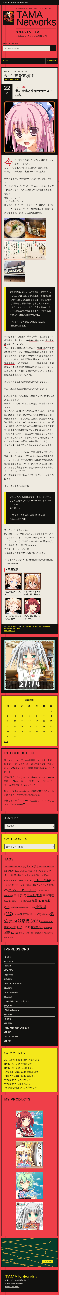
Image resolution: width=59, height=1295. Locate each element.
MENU (6, 61)
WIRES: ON (51, 60)
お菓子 (36, 871)
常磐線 (18, 463)
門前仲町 (48, 933)
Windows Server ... (12, 1010)
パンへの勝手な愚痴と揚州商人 (15, 1060)
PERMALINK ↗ (9, 631)
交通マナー (17, 901)
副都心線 (33, 340)
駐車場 (8, 938)
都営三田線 (30, 352)
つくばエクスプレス (32, 463)
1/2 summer (11, 867)
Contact (8, 966)
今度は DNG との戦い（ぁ (14, 1072)
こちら (33, 785)
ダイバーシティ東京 (24, 885)
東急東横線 (46, 626)
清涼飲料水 (47, 922)
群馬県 (48, 928)
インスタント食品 (30, 875)
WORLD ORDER (14, 626)
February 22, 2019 (18, 326)
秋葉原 (37, 927)
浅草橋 (29, 921)
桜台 (46, 914)
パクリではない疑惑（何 (13, 1088)
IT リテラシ (9, 1019)
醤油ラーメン (26, 933)
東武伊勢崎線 (14, 475)
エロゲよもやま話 (11, 992)
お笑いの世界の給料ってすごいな (17, 1028)
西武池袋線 (20, 336)
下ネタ (34, 895)
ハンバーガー (22, 890)
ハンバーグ (42, 890)
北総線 (37, 460)
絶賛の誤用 (9, 975)
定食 (16, 914)
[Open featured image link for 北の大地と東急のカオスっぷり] (29, 127)
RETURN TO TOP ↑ (12, 1287)
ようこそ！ (9, 957)
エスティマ (15, 880)
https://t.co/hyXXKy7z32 (29, 315)
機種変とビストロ (10, 1064)
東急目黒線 (9, 363)
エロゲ (28, 880)
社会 (23, 927)
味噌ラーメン (37, 626)
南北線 (26, 388)
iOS (22, 867)
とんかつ (46, 871)
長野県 (39, 933)
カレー (42, 880)
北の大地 (16, 171)
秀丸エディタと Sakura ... (14, 984)
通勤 (18, 628)
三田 (23, 626)
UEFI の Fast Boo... (12, 1037)
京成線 (47, 460)
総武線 (7, 463)
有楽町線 (41, 348)
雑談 (24, 87)
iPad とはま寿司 (10, 1080)
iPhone (32, 866)
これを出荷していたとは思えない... (18, 1001)
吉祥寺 (16, 907)
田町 (14, 628)
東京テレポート (30, 914)
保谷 (27, 901)
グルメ (18, 87)
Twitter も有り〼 (17, 804)
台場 (37, 900)
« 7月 (6, 742)
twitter (13, 870)
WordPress (25, 871)
